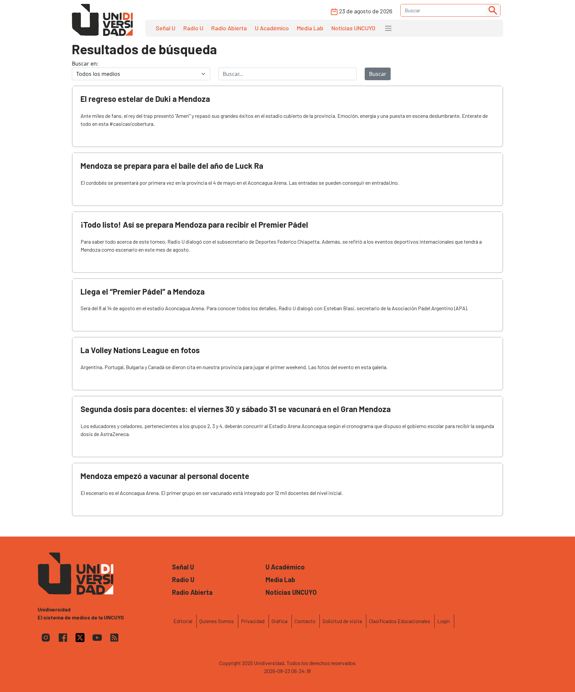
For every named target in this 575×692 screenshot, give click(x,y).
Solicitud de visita (342, 621)
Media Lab (310, 28)
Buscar (377, 74)
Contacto (304, 621)
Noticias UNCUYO (353, 28)
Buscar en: (85, 63)
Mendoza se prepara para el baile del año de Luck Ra (172, 165)
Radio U (193, 28)
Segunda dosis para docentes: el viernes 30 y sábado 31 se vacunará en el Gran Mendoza (236, 409)
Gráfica (280, 621)
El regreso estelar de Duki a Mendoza (145, 99)
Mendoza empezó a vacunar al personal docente (165, 476)
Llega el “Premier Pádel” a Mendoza (143, 291)
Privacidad (253, 621)
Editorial (182, 621)
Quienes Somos (216, 621)
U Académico (272, 28)
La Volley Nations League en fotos (140, 350)
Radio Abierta (229, 28)
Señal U (165, 28)
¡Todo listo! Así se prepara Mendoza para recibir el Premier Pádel (194, 224)
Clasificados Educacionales (399, 621)
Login (443, 621)
